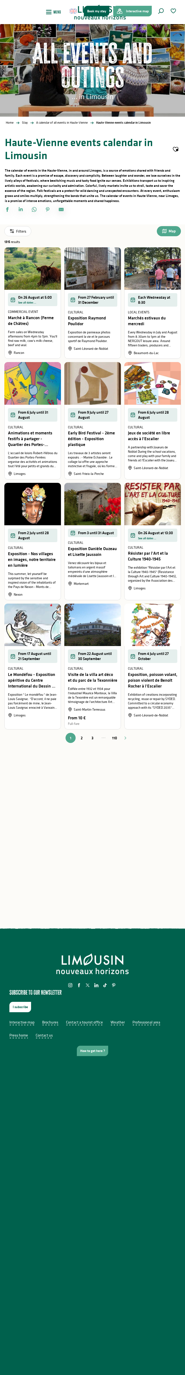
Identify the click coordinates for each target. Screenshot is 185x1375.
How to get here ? (92, 1050)
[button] (161, 11)
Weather (118, 1022)
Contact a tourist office (84, 1022)
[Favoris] (174, 11)
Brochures (50, 1022)
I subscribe (20, 1006)
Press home (18, 1035)
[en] (73, 11)
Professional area (146, 1022)
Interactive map (21, 1022)
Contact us (44, 1035)
